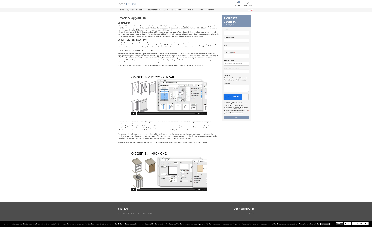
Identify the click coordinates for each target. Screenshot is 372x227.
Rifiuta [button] (339, 224)
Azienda (226, 30)
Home (122, 10)
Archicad (227, 78)
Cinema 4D (244, 78)
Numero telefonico (229, 37)
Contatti (210, 10)
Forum (201, 10)
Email (226, 45)
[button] (248, 4)
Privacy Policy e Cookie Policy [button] (309, 224)
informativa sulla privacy (235, 102)
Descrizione (227, 83)
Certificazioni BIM (154, 10)
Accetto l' (234, 113)
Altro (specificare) (243, 80)
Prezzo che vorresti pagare (231, 68)
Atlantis (236, 78)
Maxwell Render (229, 80)
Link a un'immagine (229, 60)
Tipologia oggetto (229, 52)
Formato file (227, 75)
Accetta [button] (347, 224)
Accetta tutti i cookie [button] (360, 224)
